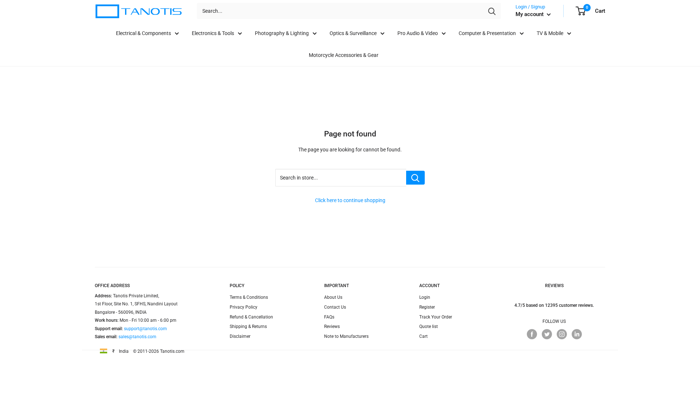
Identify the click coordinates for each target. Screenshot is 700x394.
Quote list (428, 326)
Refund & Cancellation (251, 317)
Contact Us (335, 307)
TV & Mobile (550, 33)
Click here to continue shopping (350, 200)
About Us (333, 297)
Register (427, 307)
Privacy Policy (243, 307)
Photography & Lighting (282, 33)
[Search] (492, 11)
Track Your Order (435, 317)
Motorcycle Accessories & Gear (343, 55)
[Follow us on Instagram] (562, 334)
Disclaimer (240, 336)
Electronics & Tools (213, 33)
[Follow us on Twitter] (547, 334)
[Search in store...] (415, 178)
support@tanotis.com (145, 328)
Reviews (332, 326)
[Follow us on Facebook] (532, 334)
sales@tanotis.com (137, 336)
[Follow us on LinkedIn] (577, 334)
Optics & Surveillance (353, 33)
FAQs (329, 317)
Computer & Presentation (487, 33)
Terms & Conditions (249, 297)
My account (530, 14)
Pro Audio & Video (417, 33)
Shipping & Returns (248, 326)
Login (424, 297)
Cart (423, 336)
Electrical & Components (143, 33)
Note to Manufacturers (346, 336)
